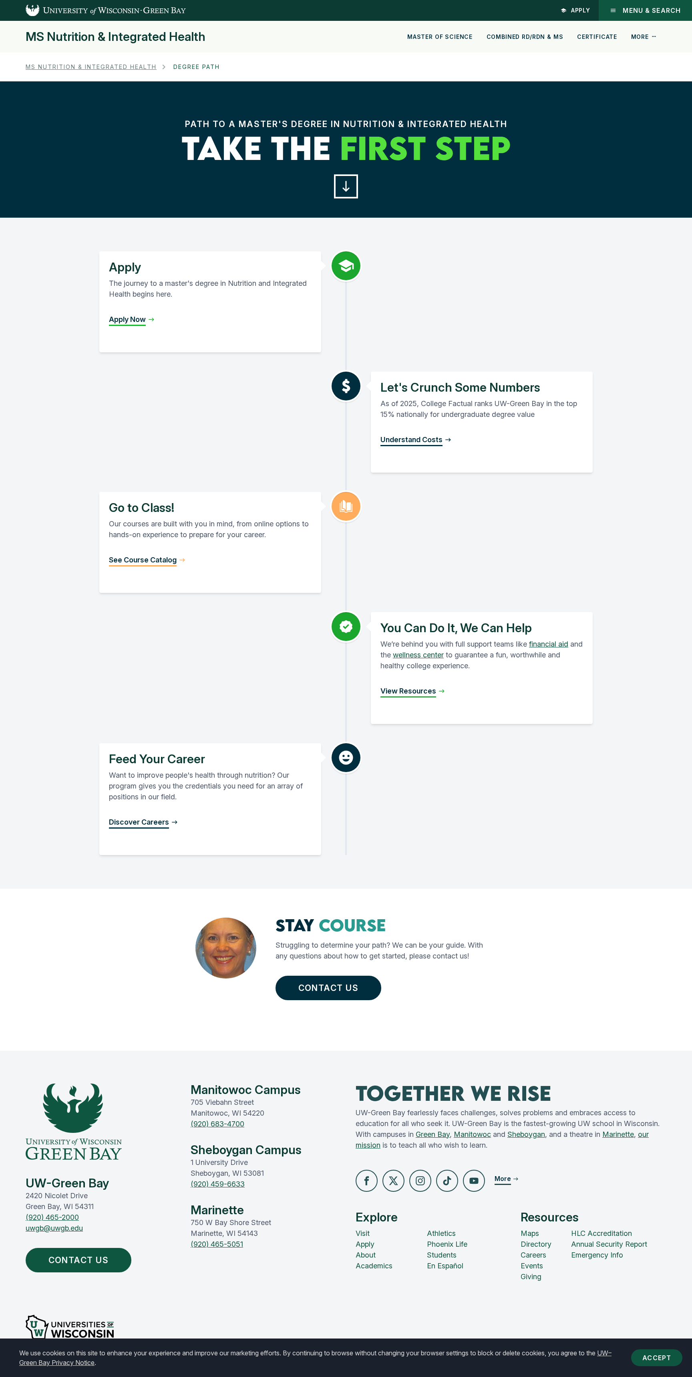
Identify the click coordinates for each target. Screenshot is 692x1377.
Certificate (597, 36)
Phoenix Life (447, 1244)
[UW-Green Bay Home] (93, 10)
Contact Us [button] (328, 988)
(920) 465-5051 (217, 1244)
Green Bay (433, 1134)
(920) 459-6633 (218, 1184)
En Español (445, 1266)
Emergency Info (597, 1255)
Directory (536, 1244)
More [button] (640, 36)
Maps (530, 1233)
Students (442, 1255)
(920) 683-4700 (217, 1124)
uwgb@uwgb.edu (54, 1228)
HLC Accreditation (601, 1233)
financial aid (548, 644)
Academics (374, 1266)
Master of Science (440, 36)
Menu (652, 10)
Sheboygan (526, 1134)
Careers (533, 1255)
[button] (346, 186)
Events (532, 1266)
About (366, 1255)
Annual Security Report (609, 1244)
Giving (531, 1276)
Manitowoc (472, 1134)
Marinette (618, 1134)
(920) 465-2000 (52, 1217)
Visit (363, 1233)
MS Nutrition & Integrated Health (115, 36)
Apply (581, 10)
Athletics (441, 1233)
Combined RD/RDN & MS (525, 36)
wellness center (418, 655)
